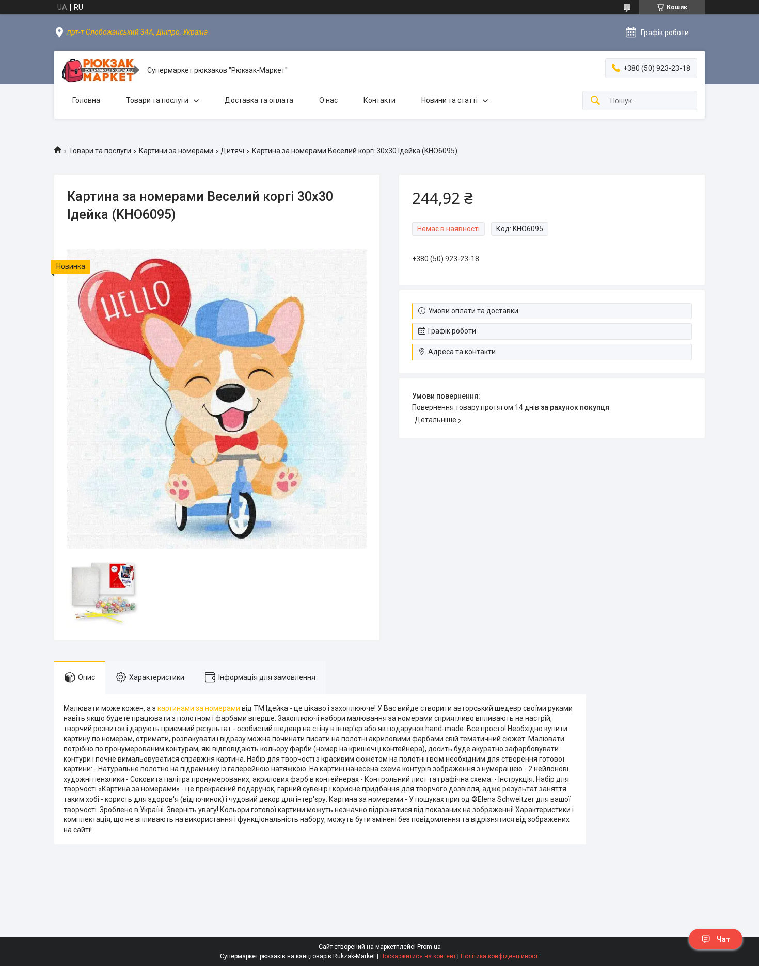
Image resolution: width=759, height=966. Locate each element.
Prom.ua (429, 947)
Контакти (379, 100)
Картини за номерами (176, 151)
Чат (723, 939)
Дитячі (232, 151)
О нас (328, 100)
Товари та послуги (157, 100)
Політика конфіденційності (500, 956)
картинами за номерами (198, 708)
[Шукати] (595, 101)
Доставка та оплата (259, 100)
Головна (86, 100)
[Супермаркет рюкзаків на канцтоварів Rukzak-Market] (100, 70)
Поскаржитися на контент (418, 956)
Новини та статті (449, 100)
